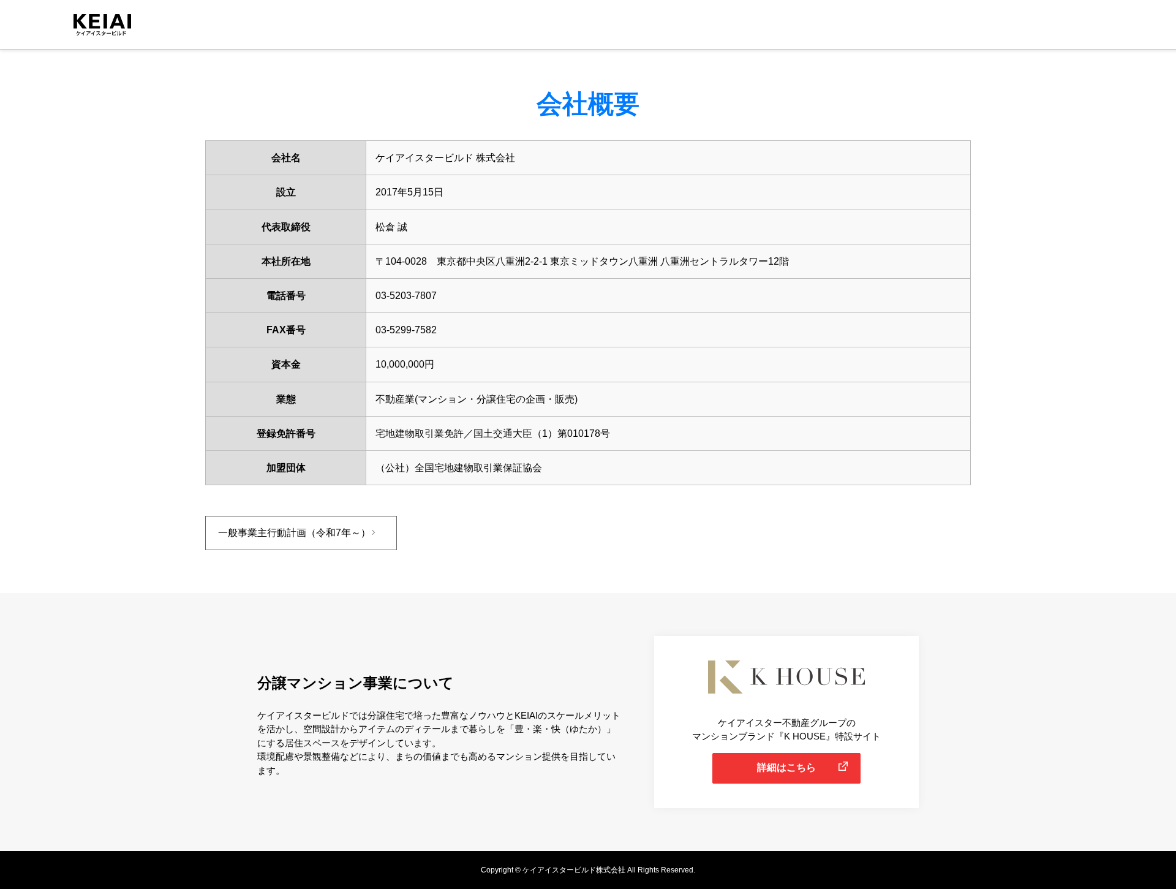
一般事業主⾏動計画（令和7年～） (294, 533)
